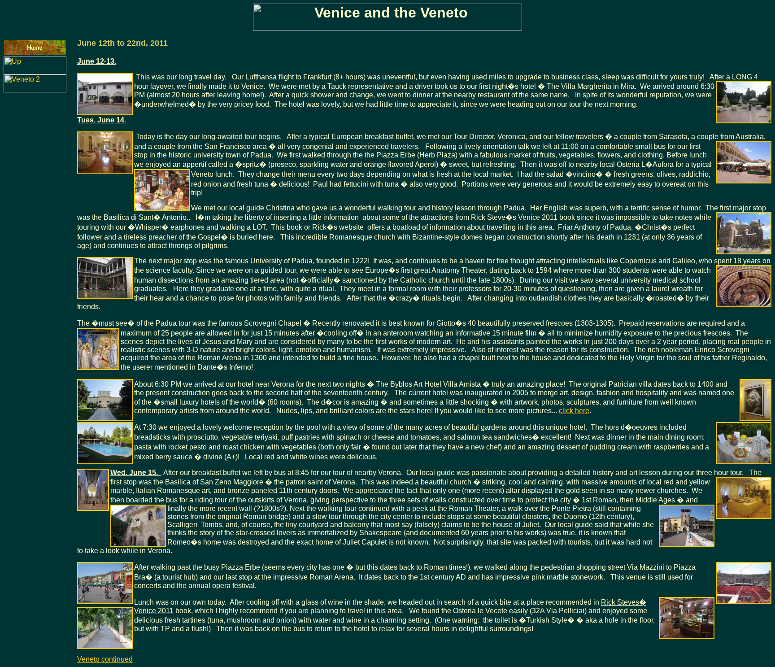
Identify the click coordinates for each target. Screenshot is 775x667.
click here (574, 410)
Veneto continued (105, 659)
